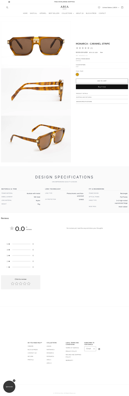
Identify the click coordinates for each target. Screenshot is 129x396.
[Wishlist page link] (99, 7)
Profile (31, 359)
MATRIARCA (50, 349)
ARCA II (49, 363)
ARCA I (49, 359)
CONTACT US (32, 353)
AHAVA (49, 346)
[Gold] (77, 74)
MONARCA (50, 353)
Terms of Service (72, 348)
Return (30, 356)
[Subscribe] (94, 348)
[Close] (14, 380)
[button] (7, 7)
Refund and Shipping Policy (73, 356)
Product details (82, 93)
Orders (30, 346)
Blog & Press (33, 349)
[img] (83, 48)
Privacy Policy (71, 351)
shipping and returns (84, 97)
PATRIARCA (50, 356)
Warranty (69, 360)
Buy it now (102, 87)
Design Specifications (84, 101)
